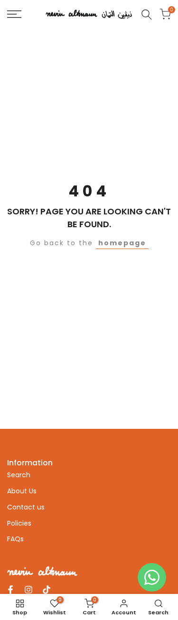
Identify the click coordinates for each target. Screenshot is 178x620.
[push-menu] (14, 14)
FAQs (15, 539)
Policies (19, 523)
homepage (122, 243)
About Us (22, 491)
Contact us (26, 507)
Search (18, 475)
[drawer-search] (146, 14)
